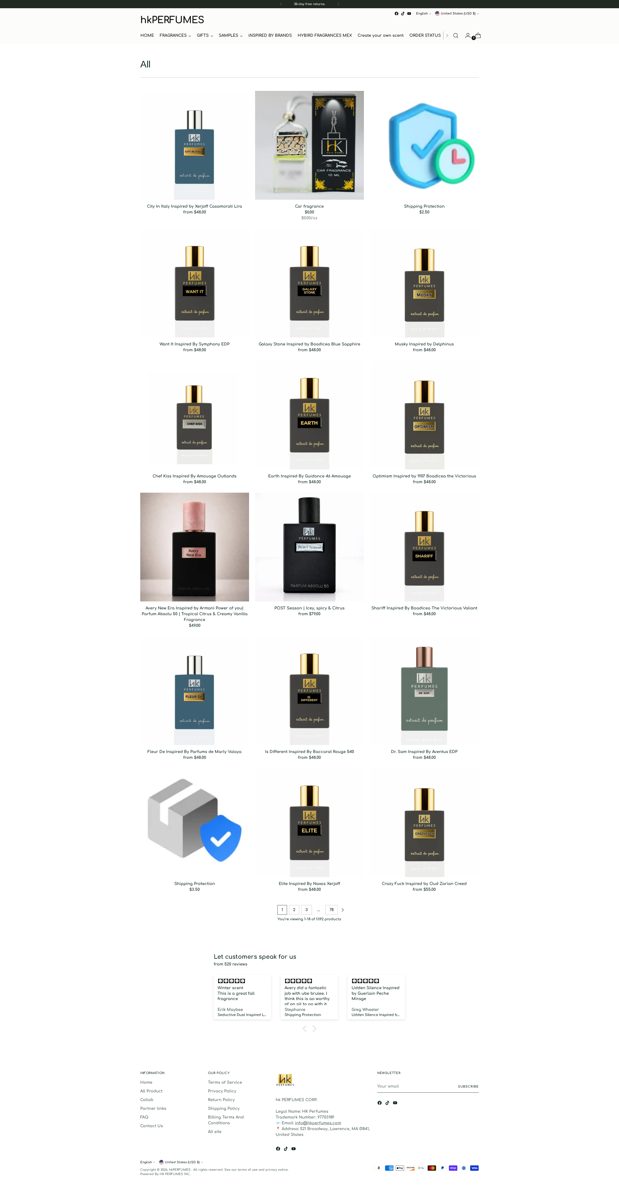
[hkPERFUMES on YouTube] (409, 13)
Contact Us (151, 1126)
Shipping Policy (224, 1108)
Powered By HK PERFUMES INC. (165, 1174)
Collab (146, 1100)
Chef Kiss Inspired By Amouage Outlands (194, 476)
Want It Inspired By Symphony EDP (194, 344)
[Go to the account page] (466, 35)
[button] (305, 1028)
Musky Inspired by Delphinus (424, 344)
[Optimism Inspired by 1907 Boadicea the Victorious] (424, 415)
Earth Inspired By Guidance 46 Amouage (309, 476)
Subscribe (468, 1086)
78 (332, 910)
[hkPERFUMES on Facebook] (396, 13)
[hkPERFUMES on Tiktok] (403, 13)
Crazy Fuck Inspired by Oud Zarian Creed (424, 884)
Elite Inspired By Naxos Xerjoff (309, 884)
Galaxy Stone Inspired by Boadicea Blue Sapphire (309, 344)
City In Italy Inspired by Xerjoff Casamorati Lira (194, 206)
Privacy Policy (222, 1091)
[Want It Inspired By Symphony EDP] (194, 283)
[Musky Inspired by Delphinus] (424, 283)
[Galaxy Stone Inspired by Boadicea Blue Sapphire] (309, 283)
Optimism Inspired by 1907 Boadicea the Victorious (424, 476)
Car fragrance (309, 206)
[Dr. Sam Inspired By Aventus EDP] (424, 690)
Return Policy (221, 1100)
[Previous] (281, 4)
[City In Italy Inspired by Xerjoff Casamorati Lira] (194, 145)
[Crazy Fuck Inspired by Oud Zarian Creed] (424, 822)
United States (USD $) (458, 13)
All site (214, 1132)
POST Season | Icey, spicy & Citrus (309, 608)
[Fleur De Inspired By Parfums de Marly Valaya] (194, 690)
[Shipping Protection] (424, 145)
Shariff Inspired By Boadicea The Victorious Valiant (424, 608)
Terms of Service (225, 1082)
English (422, 13)
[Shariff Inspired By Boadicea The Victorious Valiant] (424, 547)
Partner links (153, 1108)
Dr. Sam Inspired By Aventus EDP (424, 752)
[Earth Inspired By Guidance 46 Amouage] (309, 415)
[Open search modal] (456, 35)
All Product (151, 1091)
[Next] (338, 4)
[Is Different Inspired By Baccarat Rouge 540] (309, 690)
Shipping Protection (424, 206)
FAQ (144, 1117)
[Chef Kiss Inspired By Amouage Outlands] (194, 415)
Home (146, 1082)
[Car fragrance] (309, 145)
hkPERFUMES (180, 1169)
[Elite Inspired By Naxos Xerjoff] (309, 822)
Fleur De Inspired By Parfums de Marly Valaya (194, 752)
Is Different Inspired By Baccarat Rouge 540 (309, 752)
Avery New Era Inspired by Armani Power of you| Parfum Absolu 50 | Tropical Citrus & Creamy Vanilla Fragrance (195, 614)
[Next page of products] (343, 910)
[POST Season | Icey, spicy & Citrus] (309, 547)
